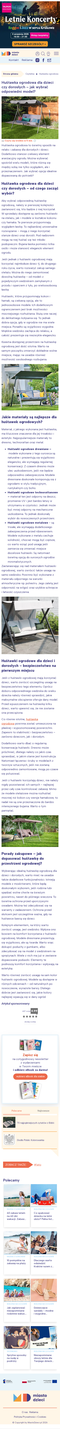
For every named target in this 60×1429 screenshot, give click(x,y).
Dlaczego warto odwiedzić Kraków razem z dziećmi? (43, 1265)
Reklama (27, 60)
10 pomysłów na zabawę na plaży (16, 1262)
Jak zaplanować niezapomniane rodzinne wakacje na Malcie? (17, 1312)
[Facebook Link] (43, 60)
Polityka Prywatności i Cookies (30, 1416)
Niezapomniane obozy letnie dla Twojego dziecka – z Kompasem (43, 1360)
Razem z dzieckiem (16, 1209)
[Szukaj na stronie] (43, 54)
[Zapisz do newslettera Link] (49, 60)
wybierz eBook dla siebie (30, 1076)
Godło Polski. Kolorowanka (30, 1140)
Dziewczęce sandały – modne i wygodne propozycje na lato (43, 1313)
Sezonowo (12, 1351)
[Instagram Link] (37, 60)
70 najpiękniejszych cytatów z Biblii (35, 1123)
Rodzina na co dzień (44, 1209)
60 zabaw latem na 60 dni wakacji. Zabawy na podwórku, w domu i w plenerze (16, 1220)
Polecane (17, 1110)
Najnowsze (43, 1110)
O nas (25, 1412)
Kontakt (14, 60)
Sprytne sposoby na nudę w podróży (16, 1358)
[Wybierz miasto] (49, 54)
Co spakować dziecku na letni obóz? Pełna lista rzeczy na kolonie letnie (44, 1218)
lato (38, 1164)
